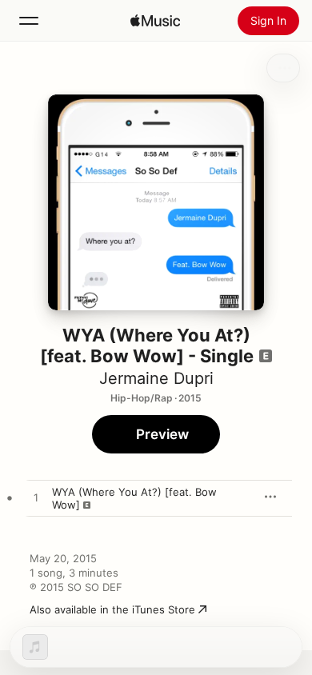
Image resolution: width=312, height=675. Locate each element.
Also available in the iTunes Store (112, 609)
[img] (155, 21)
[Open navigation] (28, 20)
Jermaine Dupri (156, 378)
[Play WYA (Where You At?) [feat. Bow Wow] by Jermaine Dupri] (36, 498)
